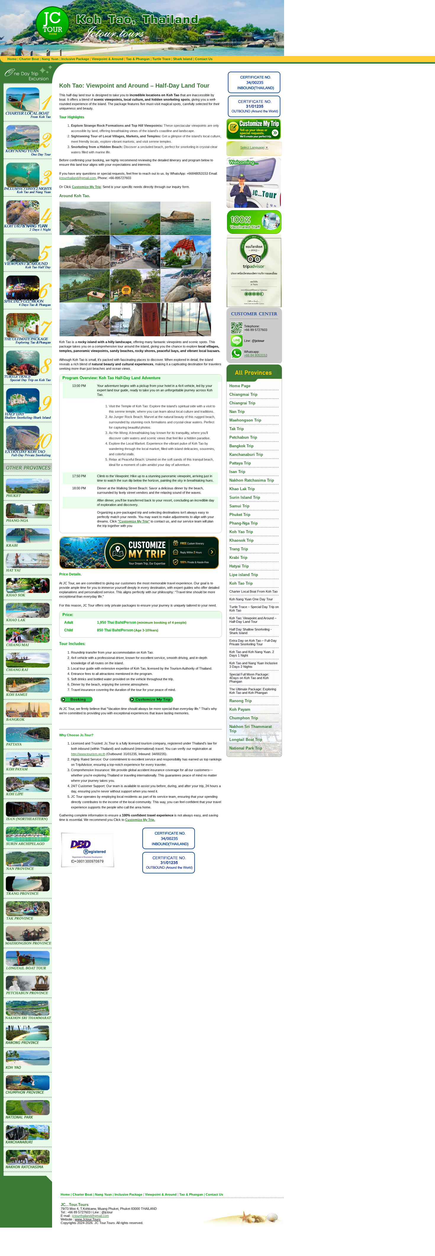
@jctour (258, 340)
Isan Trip (237, 471)
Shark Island (182, 59)
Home (12, 59)
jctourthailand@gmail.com (77, 178)
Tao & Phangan (138, 59)
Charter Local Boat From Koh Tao (253, 591)
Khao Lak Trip (242, 489)
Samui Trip (239, 506)
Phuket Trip (239, 514)
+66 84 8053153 (255, 355)
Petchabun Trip (243, 437)
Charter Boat (29, 59)
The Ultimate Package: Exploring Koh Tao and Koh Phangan (252, 690)
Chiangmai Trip (243, 394)
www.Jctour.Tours (88, 1219)
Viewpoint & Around (107, 59)
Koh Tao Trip (241, 583)
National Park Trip (245, 748)
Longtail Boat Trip (245, 739)
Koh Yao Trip (241, 532)
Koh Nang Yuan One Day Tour (251, 599)
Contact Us (203, 59)
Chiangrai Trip (242, 403)
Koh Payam (239, 709)
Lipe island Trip (243, 574)
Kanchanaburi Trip (246, 454)
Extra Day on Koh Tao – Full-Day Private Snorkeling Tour (253, 642)
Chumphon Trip (243, 718)
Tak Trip (236, 429)
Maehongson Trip (245, 420)
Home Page (239, 386)
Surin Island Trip (244, 497)
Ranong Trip (240, 701)
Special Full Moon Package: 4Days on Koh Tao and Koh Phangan (249, 678)
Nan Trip (237, 411)
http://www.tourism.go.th (88, 754)
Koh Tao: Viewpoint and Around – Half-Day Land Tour (252, 619)
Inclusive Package (75, 59)
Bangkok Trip (241, 446)
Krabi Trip (238, 557)
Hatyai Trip (239, 566)
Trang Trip (238, 549)
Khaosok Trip (241, 540)
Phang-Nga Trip (243, 523)
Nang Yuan (50, 59)
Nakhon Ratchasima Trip (251, 480)
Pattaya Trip (240, 463)
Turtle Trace (161, 59)
